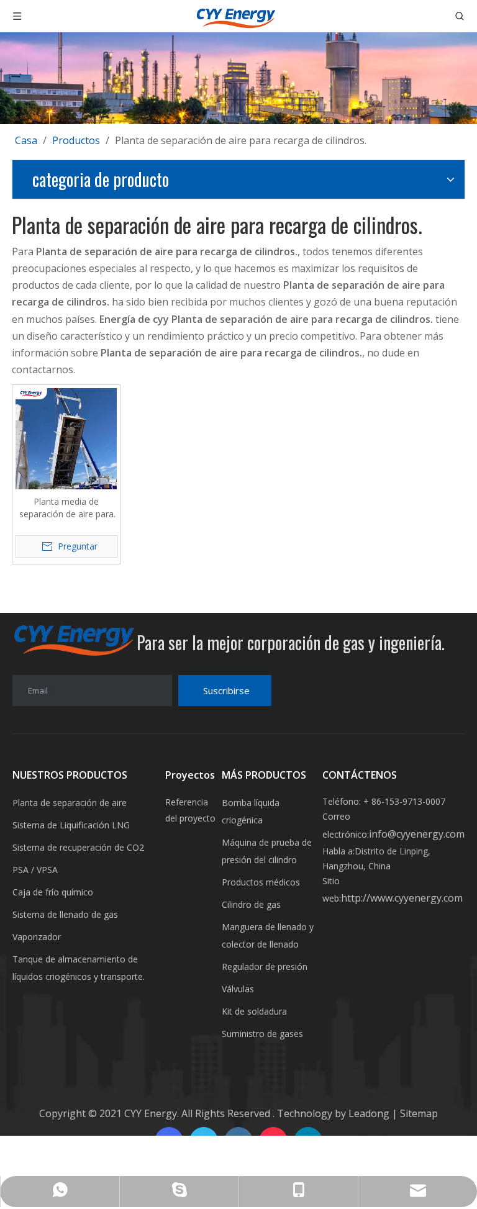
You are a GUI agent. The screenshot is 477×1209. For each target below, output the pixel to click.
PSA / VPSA (35, 870)
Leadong (370, 1113)
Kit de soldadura (254, 1011)
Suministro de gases (262, 1033)
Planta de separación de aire (69, 802)
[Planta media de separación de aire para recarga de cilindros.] (66, 438)
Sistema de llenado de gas (65, 914)
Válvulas (238, 989)
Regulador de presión (264, 966)
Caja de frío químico (52, 892)
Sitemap (418, 1113)
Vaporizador (36, 937)
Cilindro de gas (251, 904)
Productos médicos (261, 882)
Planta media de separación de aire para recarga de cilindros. (66, 508)
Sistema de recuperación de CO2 (78, 847)
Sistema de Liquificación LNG (71, 825)
